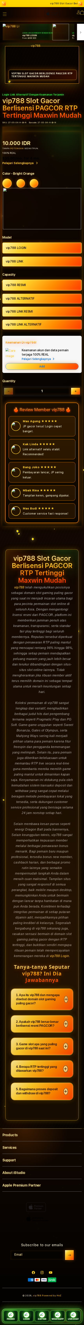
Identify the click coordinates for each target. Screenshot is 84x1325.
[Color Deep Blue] (20, 183)
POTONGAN (17, 148)
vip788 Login (59, 956)
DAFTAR (42, 1319)
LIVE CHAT (73, 1319)
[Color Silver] (34, 183)
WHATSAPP (58, 1319)
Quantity (8, 381)
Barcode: (33, 122)
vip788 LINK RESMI (19, 311)
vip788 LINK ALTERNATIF (24, 324)
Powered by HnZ (51, 1295)
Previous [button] (4, 4)
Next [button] (80, 4)
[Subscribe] (69, 1255)
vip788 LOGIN (16, 248)
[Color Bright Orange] (7, 183)
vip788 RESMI (16, 285)
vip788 (19, 587)
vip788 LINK (14, 261)
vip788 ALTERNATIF (20, 298)
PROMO (11, 1319)
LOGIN (26, 1319)
